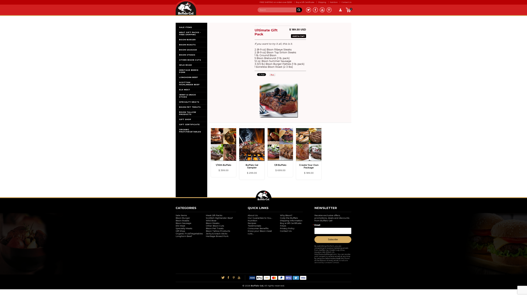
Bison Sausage (183, 223)
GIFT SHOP (185, 119)
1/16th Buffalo (223, 165)
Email (317, 225)
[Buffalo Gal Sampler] (252, 144)
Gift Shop (180, 231)
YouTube (322, 9)
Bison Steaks (212, 223)
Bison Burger (183, 218)
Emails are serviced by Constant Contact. (331, 261)
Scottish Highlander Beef (219, 218)
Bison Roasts (182, 220)
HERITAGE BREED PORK (188, 71)
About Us (253, 215)
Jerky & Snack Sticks (216, 233)
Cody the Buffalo (289, 218)
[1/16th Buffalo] (223, 144)
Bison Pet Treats (215, 228)
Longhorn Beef (184, 236)
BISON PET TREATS (190, 107)
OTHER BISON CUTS (190, 60)
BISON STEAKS (187, 55)
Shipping (322, 2)
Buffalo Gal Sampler (252, 166)
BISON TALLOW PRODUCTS (187, 113)
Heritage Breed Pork (217, 236)
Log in (340, 10)
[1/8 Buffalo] (280, 144)
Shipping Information (291, 220)
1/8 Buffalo (280, 165)
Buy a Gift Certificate (305, 2)
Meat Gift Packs (214, 215)
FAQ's (283, 225)
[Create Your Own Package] (308, 144)
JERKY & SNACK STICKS (187, 96)
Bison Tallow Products (218, 231)
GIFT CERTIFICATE (189, 124)
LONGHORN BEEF (188, 77)
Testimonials (254, 225)
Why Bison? (286, 215)
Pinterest (329, 9)
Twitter (308, 9)
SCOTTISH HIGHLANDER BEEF (189, 83)
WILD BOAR (185, 65)
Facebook (315, 9)
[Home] (186, 7)
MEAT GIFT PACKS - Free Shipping (190, 33)
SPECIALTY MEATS (189, 102)
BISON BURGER (187, 40)
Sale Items (181, 215)
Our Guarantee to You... (260, 218)
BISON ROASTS (187, 45)
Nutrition (334, 2)
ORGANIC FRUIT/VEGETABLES (190, 130)
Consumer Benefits (258, 228)
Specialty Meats (184, 228)
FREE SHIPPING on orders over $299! (276, 2)
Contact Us (346, 2)
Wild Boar (211, 220)
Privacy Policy (287, 228)
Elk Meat (180, 225)
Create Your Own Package (309, 166)
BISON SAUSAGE (188, 50)
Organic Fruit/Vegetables (189, 233)
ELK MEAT (184, 90)
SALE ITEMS (185, 27)
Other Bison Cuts (215, 225)
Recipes (252, 223)
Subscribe (333, 239)
